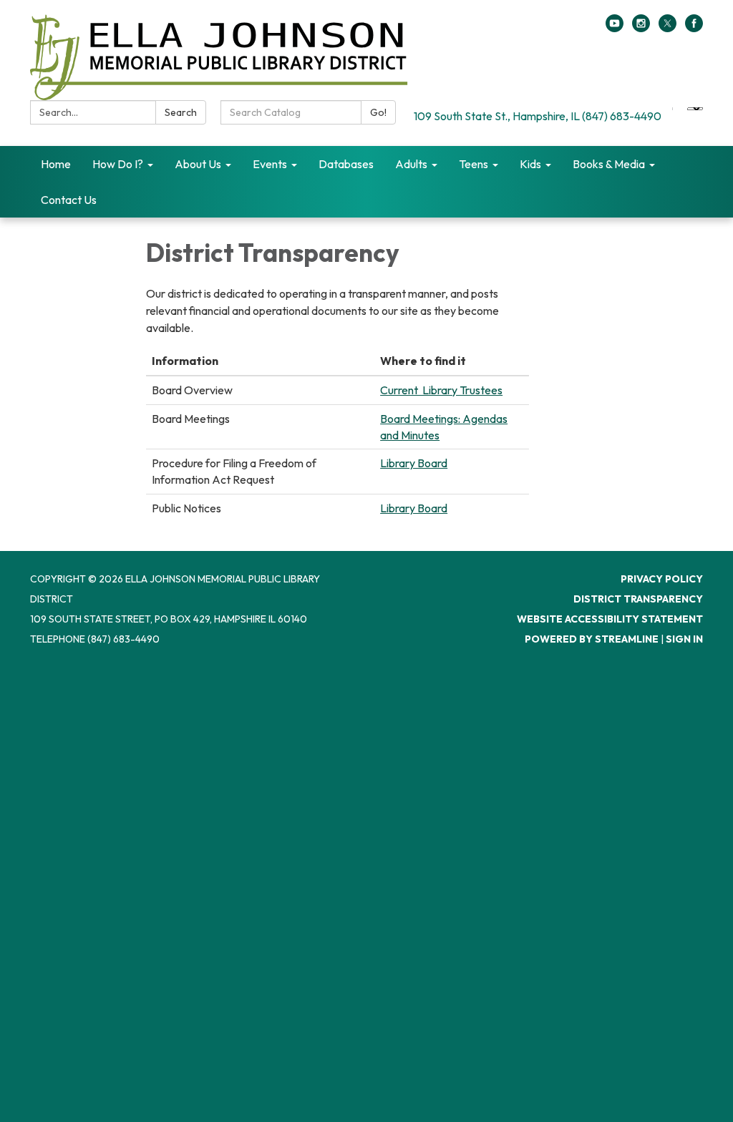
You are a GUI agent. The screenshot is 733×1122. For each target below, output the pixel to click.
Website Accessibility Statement (610, 619)
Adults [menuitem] (411, 164)
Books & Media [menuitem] (609, 164)
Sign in (684, 639)
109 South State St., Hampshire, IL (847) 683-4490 (537, 116)
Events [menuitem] (270, 164)
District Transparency (638, 598)
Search (181, 112)
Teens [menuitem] (473, 164)
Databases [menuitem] (346, 164)
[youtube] (614, 28)
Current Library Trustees (441, 390)
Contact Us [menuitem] (69, 199)
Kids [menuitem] (530, 164)
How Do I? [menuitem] (117, 164)
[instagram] (641, 28)
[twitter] (667, 28)
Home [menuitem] (56, 164)
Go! (378, 112)
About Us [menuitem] (198, 164)
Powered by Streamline (592, 639)
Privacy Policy (662, 578)
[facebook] (694, 28)
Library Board (413, 463)
